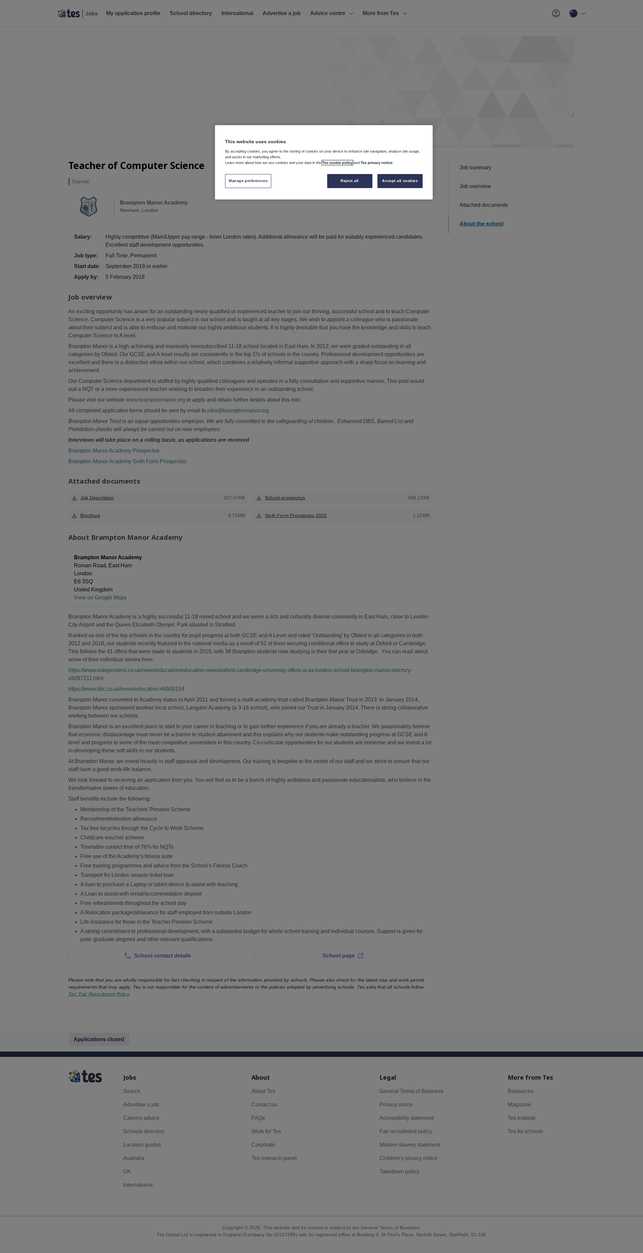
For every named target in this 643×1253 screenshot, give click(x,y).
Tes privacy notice (376, 163)
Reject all (350, 181)
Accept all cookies (400, 181)
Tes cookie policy (337, 163)
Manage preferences (248, 181)
